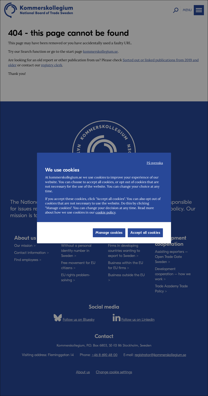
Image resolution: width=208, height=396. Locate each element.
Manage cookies (109, 233)
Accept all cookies (145, 233)
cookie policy (105, 212)
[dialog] (104, 198)
